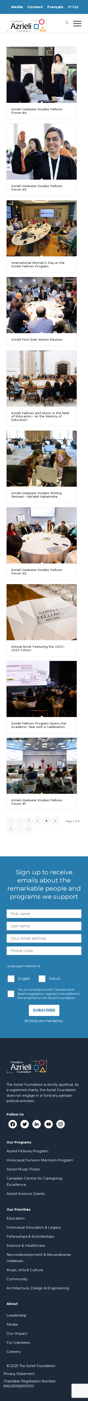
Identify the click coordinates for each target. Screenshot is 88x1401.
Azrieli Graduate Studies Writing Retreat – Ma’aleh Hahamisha (36, 494)
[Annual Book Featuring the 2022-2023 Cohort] (42, 612)
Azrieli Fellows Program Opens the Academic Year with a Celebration (38, 724)
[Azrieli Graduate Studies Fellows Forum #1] (42, 766)
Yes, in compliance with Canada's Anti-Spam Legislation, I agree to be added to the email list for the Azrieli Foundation (48, 994)
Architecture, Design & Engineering (38, 1288)
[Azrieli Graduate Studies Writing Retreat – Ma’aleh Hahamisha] (42, 459)
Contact (35, 7)
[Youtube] (48, 1124)
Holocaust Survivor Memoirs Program (40, 1160)
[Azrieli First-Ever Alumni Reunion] (42, 305)
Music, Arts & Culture (25, 1270)
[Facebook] (12, 1124)
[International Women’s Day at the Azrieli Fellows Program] (42, 228)
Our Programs (19, 1142)
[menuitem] (65, 23)
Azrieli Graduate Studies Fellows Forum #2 (36, 571)
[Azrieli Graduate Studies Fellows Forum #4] (42, 75)
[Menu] (75, 23)
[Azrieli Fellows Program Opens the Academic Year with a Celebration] (42, 689)
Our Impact (17, 1333)
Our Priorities (19, 1209)
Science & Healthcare (26, 1245)
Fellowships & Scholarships (30, 1236)
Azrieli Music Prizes (23, 1169)
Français (55, 7)
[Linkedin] (36, 1124)
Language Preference (23, 966)
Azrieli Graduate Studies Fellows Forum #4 (36, 110)
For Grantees (18, 1342)
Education (16, 1218)
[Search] (65, 23)
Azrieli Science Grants (25, 1193)
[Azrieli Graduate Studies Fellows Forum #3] (42, 152)
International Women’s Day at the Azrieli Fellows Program (38, 264)
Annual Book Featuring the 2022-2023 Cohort (38, 648)
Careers (13, 1351)
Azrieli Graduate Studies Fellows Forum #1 (36, 801)
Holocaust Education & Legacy (34, 1227)
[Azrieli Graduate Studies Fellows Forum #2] (42, 535)
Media (17, 7)
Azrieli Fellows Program (27, 1151)
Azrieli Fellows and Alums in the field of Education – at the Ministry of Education (40, 416)
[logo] (36, 23)
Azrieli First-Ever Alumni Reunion (37, 339)
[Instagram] (60, 1124)
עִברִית (73, 7)
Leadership (17, 1315)
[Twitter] (24, 1124)
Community (17, 1279)
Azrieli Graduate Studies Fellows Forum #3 (36, 187)
